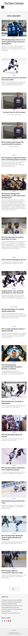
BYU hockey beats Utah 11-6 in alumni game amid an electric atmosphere (13, 42)
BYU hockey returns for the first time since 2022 (14, 79)
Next (13, 589)
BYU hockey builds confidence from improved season (13, 469)
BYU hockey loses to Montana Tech (13, 502)
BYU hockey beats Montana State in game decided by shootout (12, 537)
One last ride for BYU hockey (14, 112)
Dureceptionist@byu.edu (14, 613)
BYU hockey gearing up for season (12, 435)
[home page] (14, 4)
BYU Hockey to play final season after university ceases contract (14, 159)
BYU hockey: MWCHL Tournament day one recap (12, 572)
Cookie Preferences (17, 633)
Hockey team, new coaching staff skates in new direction (13, 292)
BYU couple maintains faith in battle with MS (13, 330)
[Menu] (2, 7)
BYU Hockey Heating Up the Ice (14, 260)
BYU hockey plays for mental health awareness (13, 310)
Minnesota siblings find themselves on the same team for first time (13, 196)
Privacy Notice (10, 633)
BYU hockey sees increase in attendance (12, 402)
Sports (14, 37)
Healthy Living (14, 306)
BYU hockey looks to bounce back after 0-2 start (12, 238)
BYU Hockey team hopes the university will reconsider (13, 143)
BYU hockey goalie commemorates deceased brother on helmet (12, 367)
